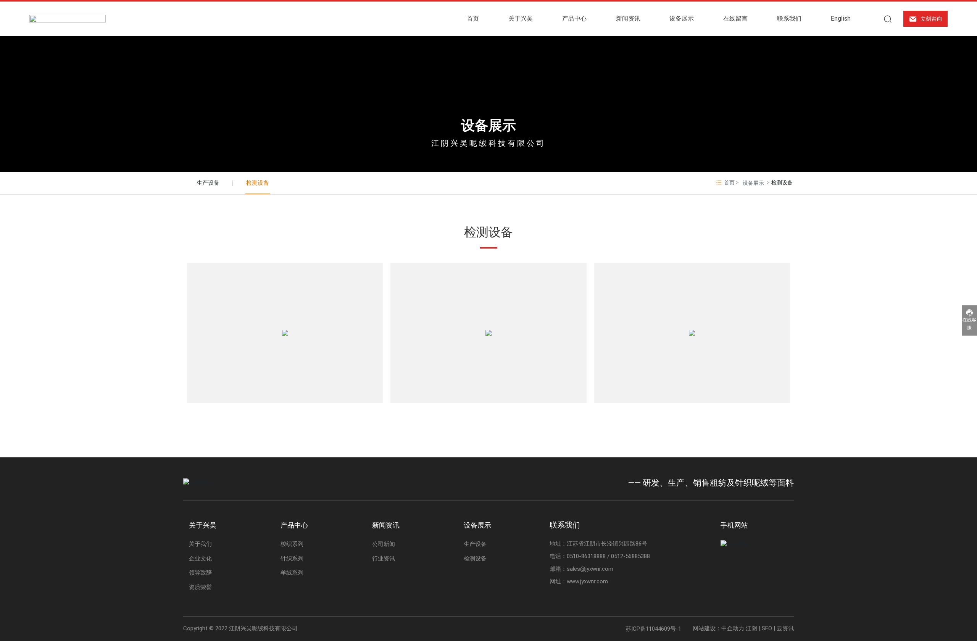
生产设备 (208, 182)
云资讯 (785, 628)
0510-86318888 (586, 556)
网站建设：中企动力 (718, 628)
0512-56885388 (630, 556)
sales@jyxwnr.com (590, 568)
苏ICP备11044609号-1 (653, 628)
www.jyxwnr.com (587, 581)
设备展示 (488, 126)
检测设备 (257, 182)
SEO (767, 628)
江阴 (751, 628)
